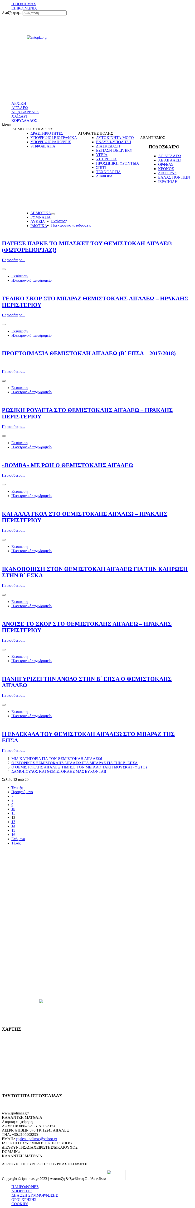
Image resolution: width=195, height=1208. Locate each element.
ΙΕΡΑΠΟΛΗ (168, 182)
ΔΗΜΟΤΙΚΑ (40, 213)
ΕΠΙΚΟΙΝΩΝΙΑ (24, 8)
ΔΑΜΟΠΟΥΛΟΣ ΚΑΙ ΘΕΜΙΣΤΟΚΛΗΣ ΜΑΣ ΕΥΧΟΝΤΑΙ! (58, 771)
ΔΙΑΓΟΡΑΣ (167, 173)
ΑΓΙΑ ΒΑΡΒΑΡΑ (25, 112)
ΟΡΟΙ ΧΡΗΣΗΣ (23, 1200)
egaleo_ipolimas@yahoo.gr (36, 1139)
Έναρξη (17, 788)
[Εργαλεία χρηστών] (53, 214)
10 (13, 809)
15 (13, 830)
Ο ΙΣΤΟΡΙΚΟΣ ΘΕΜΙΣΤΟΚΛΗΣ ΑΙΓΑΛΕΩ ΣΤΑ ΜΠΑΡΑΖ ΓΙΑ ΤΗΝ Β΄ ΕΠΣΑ (74, 763)
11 (13, 813)
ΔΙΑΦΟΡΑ (104, 176)
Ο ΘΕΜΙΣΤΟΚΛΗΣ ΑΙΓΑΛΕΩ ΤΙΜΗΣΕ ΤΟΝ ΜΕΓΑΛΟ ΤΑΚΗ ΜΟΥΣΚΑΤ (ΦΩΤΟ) (79, 767)
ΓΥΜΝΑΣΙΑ (40, 217)
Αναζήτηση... (12, 13)
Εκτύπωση (59, 221)
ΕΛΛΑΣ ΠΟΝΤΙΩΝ (174, 177)
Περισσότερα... (13, 260)
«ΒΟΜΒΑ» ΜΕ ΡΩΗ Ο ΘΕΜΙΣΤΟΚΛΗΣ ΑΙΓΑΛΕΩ (67, 465)
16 (13, 835)
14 (13, 826)
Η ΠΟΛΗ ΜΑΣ (23, 4)
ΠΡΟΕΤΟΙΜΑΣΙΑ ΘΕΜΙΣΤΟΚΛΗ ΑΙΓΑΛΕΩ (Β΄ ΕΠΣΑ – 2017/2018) (89, 353)
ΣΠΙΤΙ (101, 168)
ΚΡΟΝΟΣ (166, 169)
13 (13, 822)
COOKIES (19, 1204)
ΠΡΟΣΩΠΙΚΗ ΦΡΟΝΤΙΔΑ (117, 163)
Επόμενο (18, 839)
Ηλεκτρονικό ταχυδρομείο (71, 225)
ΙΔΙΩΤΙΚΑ (38, 226)
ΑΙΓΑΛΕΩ (19, 108)
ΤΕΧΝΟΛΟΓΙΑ (108, 172)
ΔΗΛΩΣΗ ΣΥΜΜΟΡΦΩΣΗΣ (34, 1195)
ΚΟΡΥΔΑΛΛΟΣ (24, 120)
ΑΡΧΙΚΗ (18, 103)
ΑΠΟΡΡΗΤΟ (21, 1191)
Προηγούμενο (22, 792)
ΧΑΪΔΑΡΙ (19, 116)
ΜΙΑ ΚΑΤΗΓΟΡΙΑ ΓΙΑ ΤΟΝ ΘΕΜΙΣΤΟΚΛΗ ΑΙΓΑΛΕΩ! (56, 759)
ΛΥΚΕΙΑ (37, 221)
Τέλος (15, 843)
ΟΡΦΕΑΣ (165, 164)
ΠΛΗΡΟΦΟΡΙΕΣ (25, 1187)
